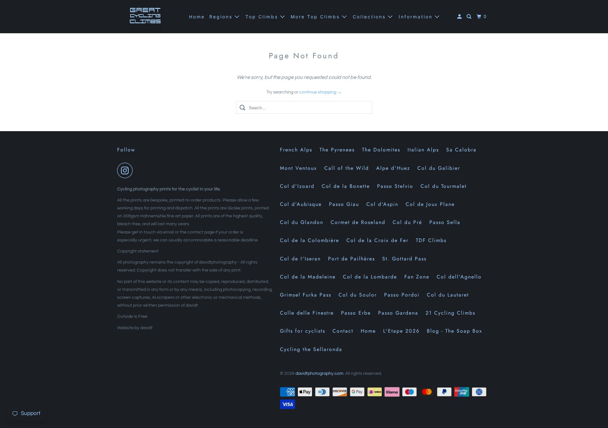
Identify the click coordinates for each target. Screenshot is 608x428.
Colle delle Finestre (307, 312)
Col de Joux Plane (430, 204)
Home (197, 16)
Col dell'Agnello (459, 276)
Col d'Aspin (382, 204)
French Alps (296, 149)
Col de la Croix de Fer (377, 240)
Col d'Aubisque (301, 204)
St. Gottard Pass (404, 258)
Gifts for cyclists (302, 331)
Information (417, 16)
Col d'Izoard (297, 186)
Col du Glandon (301, 222)
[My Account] (460, 16)
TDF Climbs (431, 240)
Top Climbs (262, 16)
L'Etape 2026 (401, 331)
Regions (222, 16)
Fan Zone (416, 276)
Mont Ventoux (298, 168)
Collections (370, 16)
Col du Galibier (438, 168)
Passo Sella (444, 222)
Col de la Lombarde (370, 276)
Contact (342, 331)
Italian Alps (423, 149)
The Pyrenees (337, 149)
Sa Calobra (461, 149)
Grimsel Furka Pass (305, 294)
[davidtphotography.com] (145, 16)
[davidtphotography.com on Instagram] (126, 170)
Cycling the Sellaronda (311, 349)
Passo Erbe (356, 312)
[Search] (470, 16)
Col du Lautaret (448, 294)
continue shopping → (320, 92)
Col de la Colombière (309, 240)
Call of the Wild (346, 168)
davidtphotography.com (319, 373)
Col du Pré (407, 222)
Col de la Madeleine (308, 276)
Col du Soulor (358, 294)
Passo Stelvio (395, 186)
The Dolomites (381, 149)
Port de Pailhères (351, 258)
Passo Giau (344, 204)
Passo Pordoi (402, 294)
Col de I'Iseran (300, 258)
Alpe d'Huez (393, 168)
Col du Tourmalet (444, 186)
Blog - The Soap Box (454, 331)
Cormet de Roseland (358, 222)
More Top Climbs (316, 16)
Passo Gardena (398, 312)
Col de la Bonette (346, 186)
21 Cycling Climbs (450, 312)
